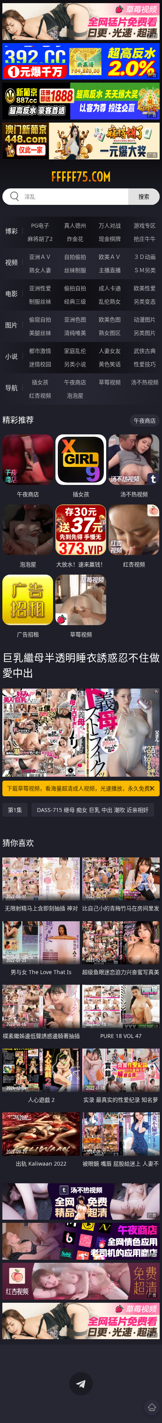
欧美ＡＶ (110, 256)
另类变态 (145, 301)
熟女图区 (110, 332)
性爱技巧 (145, 364)
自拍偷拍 (75, 256)
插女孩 (40, 382)
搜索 (143, 196)
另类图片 (145, 332)
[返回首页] (152, 1407)
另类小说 (75, 364)
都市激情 (40, 350)
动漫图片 (145, 319)
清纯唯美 (75, 332)
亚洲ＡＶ (40, 256)
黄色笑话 (110, 364)
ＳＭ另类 (145, 270)
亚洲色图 (75, 319)
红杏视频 (40, 395)
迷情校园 (40, 364)
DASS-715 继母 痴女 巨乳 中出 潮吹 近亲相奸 (93, 810)
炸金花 (75, 238)
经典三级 (75, 301)
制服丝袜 (40, 301)
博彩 (11, 231)
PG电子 (40, 225)
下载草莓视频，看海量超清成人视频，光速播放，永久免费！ (81, 788)
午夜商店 (75, 382)
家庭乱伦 (75, 350)
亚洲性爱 (40, 288)
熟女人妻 (40, 270)
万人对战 (110, 225)
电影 (11, 293)
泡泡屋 (75, 395)
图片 (11, 325)
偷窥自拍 (40, 319)
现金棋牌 (110, 238)
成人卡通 (110, 288)
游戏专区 (145, 225)
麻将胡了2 (40, 238)
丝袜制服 (75, 270)
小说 (11, 356)
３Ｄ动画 (145, 256)
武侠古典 (145, 350)
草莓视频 (110, 382)
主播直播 (110, 270)
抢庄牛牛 (145, 238)
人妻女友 (110, 350)
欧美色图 (110, 319)
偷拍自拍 (75, 288)
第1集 (15, 810)
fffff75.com (81, 176)
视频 (11, 262)
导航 (11, 387)
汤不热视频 (144, 382)
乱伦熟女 (110, 301)
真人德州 (75, 225)
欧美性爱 (145, 288)
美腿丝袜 (40, 332)
